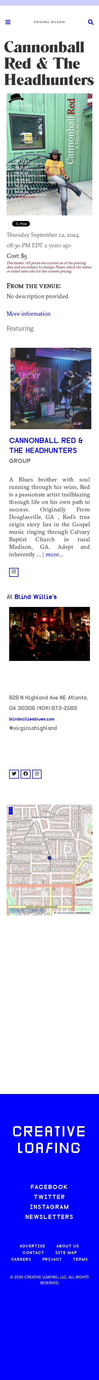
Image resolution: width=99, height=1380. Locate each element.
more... (54, 554)
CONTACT (33, 1253)
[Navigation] (5, 22)
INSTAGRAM (49, 1207)
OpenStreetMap (66, 913)
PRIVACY (52, 1260)
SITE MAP (66, 1253)
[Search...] (91, 22)
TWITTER (49, 1197)
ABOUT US (67, 1246)
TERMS (80, 1260)
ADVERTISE (32, 1246)
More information (29, 313)
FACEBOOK (49, 1187)
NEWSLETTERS (49, 1217)
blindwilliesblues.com (31, 719)
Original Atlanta (49, 22)
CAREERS (21, 1260)
